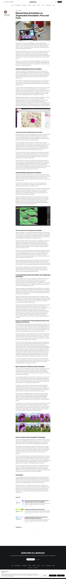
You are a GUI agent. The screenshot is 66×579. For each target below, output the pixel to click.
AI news (43, 5)
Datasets (34, 5)
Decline (53, 575)
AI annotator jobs (48, 5)
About (54, 5)
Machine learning (17, 5)
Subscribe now (31, 559)
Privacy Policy (30, 567)
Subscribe (59, 1)
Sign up (38, 559)
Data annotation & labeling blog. (9, 1)
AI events (38, 5)
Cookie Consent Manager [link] (4, 571)
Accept (61, 575)
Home (12, 5)
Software (29, 5)
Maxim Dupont (7, 14)
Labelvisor (33, 2)
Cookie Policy (36, 567)
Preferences (45, 575)
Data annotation (24, 5)
